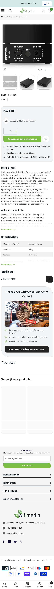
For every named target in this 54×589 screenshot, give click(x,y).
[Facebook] (3, 541)
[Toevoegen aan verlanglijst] (46, 139)
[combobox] (47, 3)
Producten (13, 16)
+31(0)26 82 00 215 (14, 528)
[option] (27, 46)
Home (3, 16)
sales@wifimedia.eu (15, 533)
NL (49, 3)
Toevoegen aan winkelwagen (22, 138)
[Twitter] (21, 541)
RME (3, 99)
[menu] (2, 10)
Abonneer (27, 465)
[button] (45, 69)
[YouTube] (15, 541)
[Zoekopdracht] (10, 10)
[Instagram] (9, 541)
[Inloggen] (43, 10)
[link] (13, 426)
